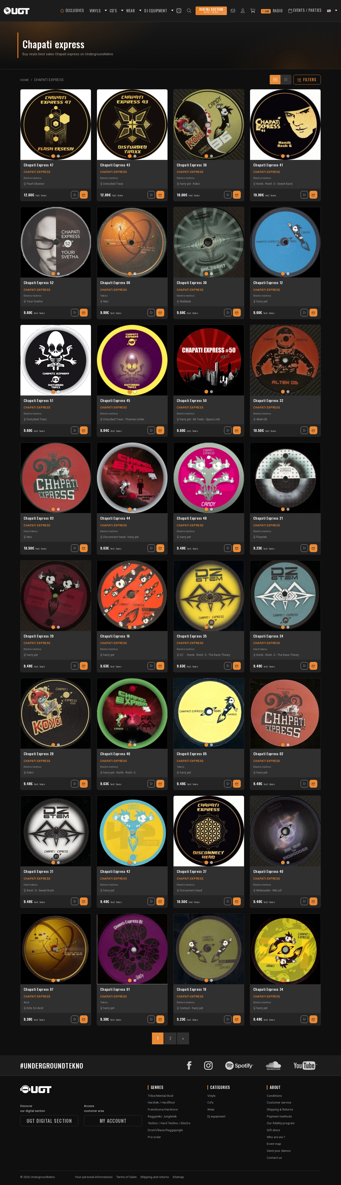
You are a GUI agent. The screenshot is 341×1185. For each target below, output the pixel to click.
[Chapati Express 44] (132, 478)
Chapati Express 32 (268, 400)
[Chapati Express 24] (285, 595)
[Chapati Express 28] (55, 713)
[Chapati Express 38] (209, 242)
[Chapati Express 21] (285, 478)
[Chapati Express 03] (55, 478)
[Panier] (253, 11)
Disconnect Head (114, 537)
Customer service (279, 1102)
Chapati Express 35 (192, 636)
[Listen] (74, 194)
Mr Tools (198, 419)
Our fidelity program (281, 1123)
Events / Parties (307, 10)
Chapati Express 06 (115, 282)
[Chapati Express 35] (209, 595)
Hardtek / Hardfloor (161, 1102)
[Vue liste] (285, 79)
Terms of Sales (126, 1177)
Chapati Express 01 (115, 989)
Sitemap (178, 1177)
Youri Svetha (35, 301)
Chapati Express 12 (268, 282)
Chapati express (37, 172)
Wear (211, 1109)
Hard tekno (30, 531)
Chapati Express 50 (192, 400)
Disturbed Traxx (113, 183)
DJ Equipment (155, 10)
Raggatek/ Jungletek (162, 1116)
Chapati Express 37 (191, 871)
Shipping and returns (154, 1177)
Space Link (213, 419)
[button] (105, 10)
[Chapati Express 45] (132, 360)
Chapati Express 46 (115, 753)
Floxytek (261, 537)
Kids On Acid (35, 1008)
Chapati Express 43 (115, 165)
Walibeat (185, 301)
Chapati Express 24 (268, 636)
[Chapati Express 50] (209, 360)
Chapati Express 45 (115, 400)
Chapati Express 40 (268, 871)
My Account (113, 1120)
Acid (26, 1002)
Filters (310, 79)
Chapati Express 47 (38, 165)
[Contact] (233, 11)
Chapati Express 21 (268, 518)
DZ (181, 655)
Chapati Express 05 (192, 753)
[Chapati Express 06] (132, 242)
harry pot (185, 183)
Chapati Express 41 (268, 165)
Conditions (274, 1096)
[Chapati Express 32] (285, 360)
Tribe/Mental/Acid (160, 1096)
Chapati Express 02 (268, 753)
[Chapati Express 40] (285, 831)
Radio (274, 10)
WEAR (130, 10)
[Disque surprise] (179, 10)
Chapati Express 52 (39, 282)
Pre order (154, 1137)
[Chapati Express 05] (209, 713)
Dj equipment (216, 1116)
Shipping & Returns (280, 1109)
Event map (274, 1144)
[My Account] (243, 11)
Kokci (196, 183)
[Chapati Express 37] (209, 831)
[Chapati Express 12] (285, 242)
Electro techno (32, 178)
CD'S (113, 10)
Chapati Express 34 (268, 989)
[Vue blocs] (275, 79)
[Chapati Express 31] (55, 831)
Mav (106, 301)
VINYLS (95, 10)
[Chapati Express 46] (132, 713)
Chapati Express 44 (115, 518)
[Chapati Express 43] (132, 124)
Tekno (104, 295)
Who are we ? (276, 1137)
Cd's (210, 1102)
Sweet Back (285, 183)
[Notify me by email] (84, 195)
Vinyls (211, 1096)
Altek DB (261, 419)
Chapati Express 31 (38, 871)
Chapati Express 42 (115, 871)
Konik (259, 183)
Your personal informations (94, 1177)
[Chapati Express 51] (55, 360)
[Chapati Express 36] (209, 124)
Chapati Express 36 (192, 165)
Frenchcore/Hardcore (163, 1109)
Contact (185, 1008)
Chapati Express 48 (192, 518)
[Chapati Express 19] (209, 949)
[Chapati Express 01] (132, 949)
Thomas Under (134, 419)
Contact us (274, 1157)
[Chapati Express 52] (55, 242)
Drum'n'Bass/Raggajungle (165, 1130)
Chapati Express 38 (192, 282)
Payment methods (279, 1116)
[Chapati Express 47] (55, 124)
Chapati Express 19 (191, 989)
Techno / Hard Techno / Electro (169, 1123)
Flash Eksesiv (35, 183)
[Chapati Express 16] (132, 595)
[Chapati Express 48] (209, 478)
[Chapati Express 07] (55, 949)
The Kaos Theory (219, 655)
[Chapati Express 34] (285, 949)
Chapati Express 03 (39, 518)
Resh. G (270, 183)
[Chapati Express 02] (285, 713)
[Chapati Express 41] (285, 124)
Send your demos (279, 1151)
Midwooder (263, 890)
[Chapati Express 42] (132, 831)
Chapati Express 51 (38, 400)
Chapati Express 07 (38, 989)
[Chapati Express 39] (55, 595)
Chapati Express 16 (115, 636)
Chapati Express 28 (39, 753)
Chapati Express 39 (39, 636)
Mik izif (277, 890)
